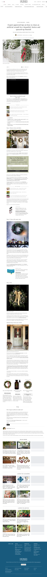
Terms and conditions (8, 569)
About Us (6, 568)
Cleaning (27, 22)
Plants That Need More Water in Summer (29, 6)
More (43, 4)
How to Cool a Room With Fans (8, 6)
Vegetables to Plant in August (18, 6)
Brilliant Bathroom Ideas (27, 549)
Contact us (35, 568)
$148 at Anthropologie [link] (7, 393)
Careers (35, 569)
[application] (18, 87)
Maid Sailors (19, 250)
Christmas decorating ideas (22, 317)
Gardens (9, 4)
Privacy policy (17, 569)
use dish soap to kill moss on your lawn (15, 264)
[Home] (2, 4)
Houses (5, 4)
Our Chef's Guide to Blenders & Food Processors (36, 552)
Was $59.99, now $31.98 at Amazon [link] (27, 394)
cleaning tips (21, 76)
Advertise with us (26, 568)
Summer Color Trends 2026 (40, 6)
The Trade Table (23, 98)
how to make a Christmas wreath (16, 420)
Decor (13, 4)
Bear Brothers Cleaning (17, 98)
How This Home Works (21, 22)
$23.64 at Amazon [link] (18, 272)
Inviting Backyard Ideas (27, 550)
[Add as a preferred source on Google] (23, 564)
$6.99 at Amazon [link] (17, 394)
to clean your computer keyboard (23, 213)
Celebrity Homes (28, 4)
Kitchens (17, 4)
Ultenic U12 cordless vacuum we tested (20, 119)
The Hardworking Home (36, 4)
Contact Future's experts (18, 568)
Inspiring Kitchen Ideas (27, 548)
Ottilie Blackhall (9, 428)
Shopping (22, 4)
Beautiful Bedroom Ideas (27, 547)
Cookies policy (26, 569)
